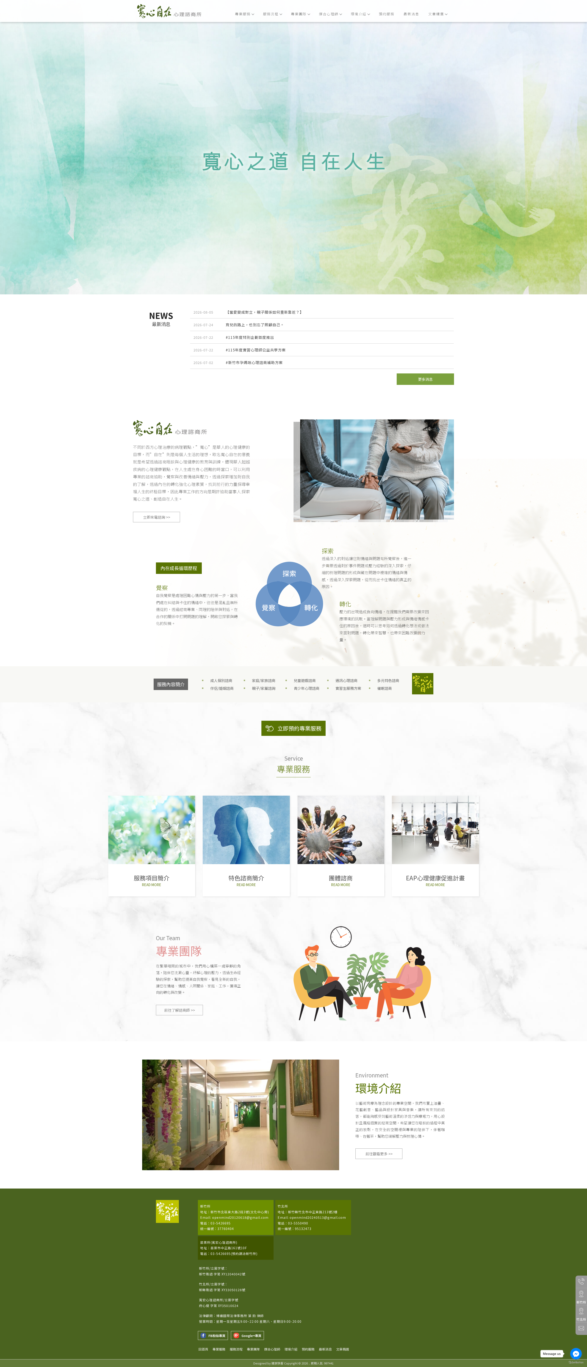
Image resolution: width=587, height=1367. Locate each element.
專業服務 (243, 13)
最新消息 (411, 13)
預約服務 (386, 13)
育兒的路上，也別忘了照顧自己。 (255, 324)
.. (309, 1363)
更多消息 (425, 379)
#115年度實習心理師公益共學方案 (256, 350)
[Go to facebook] (576, 1353)
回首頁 (203, 1349)
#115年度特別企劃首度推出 (250, 337)
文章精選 (436, 13)
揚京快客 (277, 1363)
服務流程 (271, 13)
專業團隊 (299, 13)
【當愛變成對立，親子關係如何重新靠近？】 (265, 312)
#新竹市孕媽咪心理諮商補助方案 (254, 362)
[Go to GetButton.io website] (576, 1362)
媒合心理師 (328, 13)
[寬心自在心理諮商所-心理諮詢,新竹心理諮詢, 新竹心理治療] (169, 11)
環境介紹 (358, 13)
